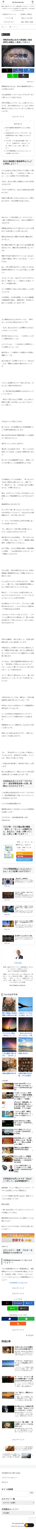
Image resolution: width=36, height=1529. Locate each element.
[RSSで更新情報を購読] (18, 1323)
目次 (15, 124)
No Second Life (18, 2)
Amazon (20, 853)
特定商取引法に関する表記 (11, 1473)
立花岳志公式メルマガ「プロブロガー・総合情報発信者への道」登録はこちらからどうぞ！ (18, 135)
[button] (23, 76)
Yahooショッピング (24, 859)
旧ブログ (5, 1482)
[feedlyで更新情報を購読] (26, 1319)
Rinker (23, 849)
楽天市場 (20, 856)
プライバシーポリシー (9, 1477)
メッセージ (6, 34)
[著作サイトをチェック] (10, 1319)
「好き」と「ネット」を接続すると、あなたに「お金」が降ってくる (24, 844)
